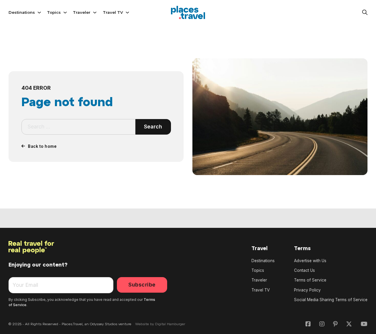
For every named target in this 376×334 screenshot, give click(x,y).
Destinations (22, 12)
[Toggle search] (364, 12)
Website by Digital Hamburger (160, 324)
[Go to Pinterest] (335, 324)
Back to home (42, 146)
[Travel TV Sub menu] (127, 12)
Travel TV (113, 12)
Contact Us (304, 270)
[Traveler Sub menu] (95, 12)
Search (153, 126)
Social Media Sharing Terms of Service (330, 299)
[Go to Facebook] (308, 324)
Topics (54, 12)
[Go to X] (349, 324)
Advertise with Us (310, 260)
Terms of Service (310, 280)
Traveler (81, 12)
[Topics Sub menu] (65, 12)
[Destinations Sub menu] (39, 12)
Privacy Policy (307, 290)
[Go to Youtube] (364, 324)
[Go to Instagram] (322, 324)
